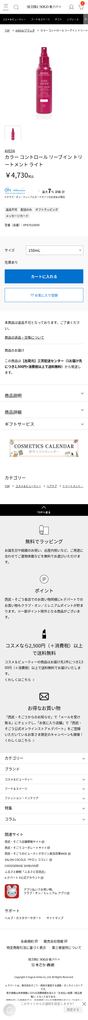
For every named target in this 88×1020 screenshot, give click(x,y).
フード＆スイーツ (40, 19)
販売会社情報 (53, 941)
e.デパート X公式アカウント (22, 877)
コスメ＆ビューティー (14, 19)
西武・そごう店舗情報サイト (23, 842)
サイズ (10, 250)
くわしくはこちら (18, 679)
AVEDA (10, 150)
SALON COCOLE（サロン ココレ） (27, 860)
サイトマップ (54, 918)
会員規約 (27, 941)
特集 (8, 808)
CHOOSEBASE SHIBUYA (20, 866)
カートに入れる (44, 276)
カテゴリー (14, 758)
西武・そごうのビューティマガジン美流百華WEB (36, 853)
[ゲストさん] (71, 7)
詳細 (58, 192)
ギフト (58, 19)
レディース (73, 19)
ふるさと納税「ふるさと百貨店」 (26, 872)
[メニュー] (5, 7)
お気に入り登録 (46, 295)
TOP (7, 30)
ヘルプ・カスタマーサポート (23, 918)
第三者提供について (66, 947)
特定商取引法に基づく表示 (26, 947)
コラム (10, 819)
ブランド (12, 769)
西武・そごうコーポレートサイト (26, 848)
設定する (73, 1009)
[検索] (16, 7)
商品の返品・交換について (24, 337)
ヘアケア (52, 486)
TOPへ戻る (44, 512)
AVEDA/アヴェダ (25, 30)
